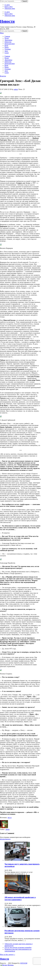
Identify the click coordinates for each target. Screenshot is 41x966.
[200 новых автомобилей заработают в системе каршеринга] (17, 893)
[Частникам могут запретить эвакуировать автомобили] (17, 860)
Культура (3, 76)
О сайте (7, 5)
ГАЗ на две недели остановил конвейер (18, 947)
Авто (6, 51)
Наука (7, 47)
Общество (8, 42)
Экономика (8, 40)
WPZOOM (23, 963)
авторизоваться (5, 839)
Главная (7, 36)
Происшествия (10, 44)
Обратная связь (10, 8)
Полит (7, 38)
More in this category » (7, 954)
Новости (7, 21)
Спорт (7, 53)
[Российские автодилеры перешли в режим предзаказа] (17, 926)
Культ (6, 45)
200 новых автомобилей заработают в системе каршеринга (20, 898)
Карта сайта (9, 7)
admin (16, 89)
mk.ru (10, 817)
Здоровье (8, 49)
